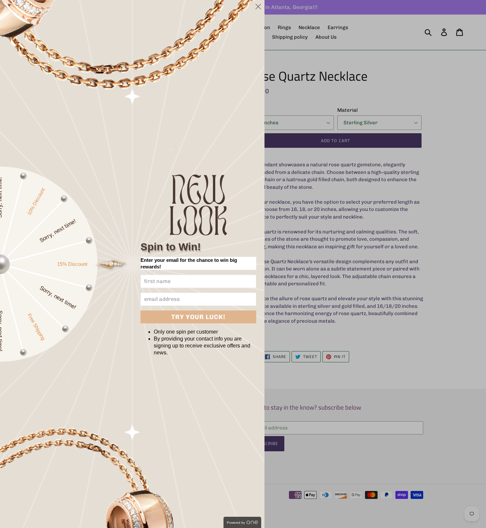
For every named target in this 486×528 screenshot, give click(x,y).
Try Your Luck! (198, 317)
